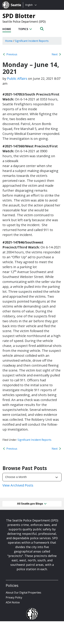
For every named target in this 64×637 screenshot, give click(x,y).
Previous (11, 54)
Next (55, 54)
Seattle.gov (9, 2)
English (29, 4)
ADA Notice (13, 602)
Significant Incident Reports (34, 440)
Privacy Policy (14, 597)
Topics (23, 29)
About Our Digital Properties (23, 592)
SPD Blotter (18, 16)
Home (6, 29)
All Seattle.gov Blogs (30, 503)
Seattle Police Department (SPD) (24, 21)
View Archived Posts (17, 485)
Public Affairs (17, 78)
